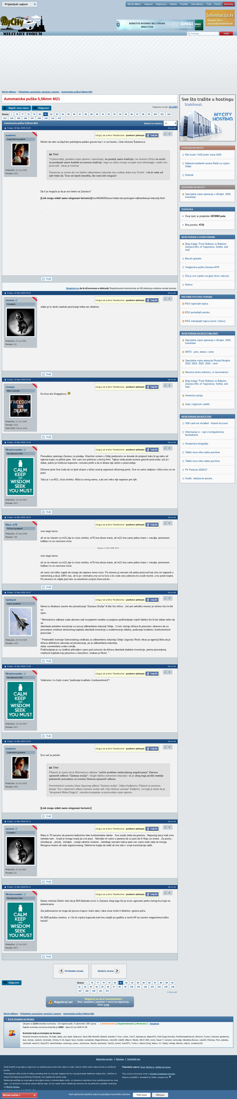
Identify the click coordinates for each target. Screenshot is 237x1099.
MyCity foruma (12, 1087)
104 (11, 118)
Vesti (143, 1067)
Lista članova (197, 4)
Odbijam (160, 1094)
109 (46, 118)
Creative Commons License (162, 1074)
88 (86, 114)
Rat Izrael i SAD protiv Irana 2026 (203, 154)
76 (17, 114)
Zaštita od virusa (163, 1067)
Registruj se (161, 4)
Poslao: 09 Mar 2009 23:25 (19, 128)
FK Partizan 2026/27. (196, 469)
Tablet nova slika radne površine (202, 452)
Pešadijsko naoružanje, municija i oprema (39, 92)
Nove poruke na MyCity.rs (196, 416)
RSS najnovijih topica (196, 303)
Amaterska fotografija (196, 443)
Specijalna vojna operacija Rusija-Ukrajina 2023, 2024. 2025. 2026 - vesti (207, 362)
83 (57, 114)
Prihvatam (142, 1094)
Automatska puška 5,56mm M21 (76, 92)
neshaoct (11, 599)
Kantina (173, 4)
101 (162, 114)
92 (109, 114)
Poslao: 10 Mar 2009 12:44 (19, 442)
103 (4, 118)
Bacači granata (193, 258)
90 (97, 114)
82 (51, 114)
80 (40, 114)
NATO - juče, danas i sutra (199, 351)
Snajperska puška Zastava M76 (202, 267)
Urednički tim (133, 1059)
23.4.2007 (173, 107)
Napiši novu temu (19, 108)
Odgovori (43, 108)
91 (103, 114)
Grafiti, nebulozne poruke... (199, 478)
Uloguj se (148, 4)
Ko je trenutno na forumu (21, 1019)
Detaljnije (154, 1024)
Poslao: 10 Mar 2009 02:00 (19, 380)
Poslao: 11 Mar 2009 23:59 (19, 741)
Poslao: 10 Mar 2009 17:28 (19, 666)
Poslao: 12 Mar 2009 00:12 (19, 821)
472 (59, 118)
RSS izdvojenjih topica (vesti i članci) (205, 321)
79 (34, 114)
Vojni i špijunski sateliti (197, 404)
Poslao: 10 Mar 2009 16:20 (19, 517)
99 (149, 114)
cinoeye (10, 387)
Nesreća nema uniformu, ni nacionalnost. (207, 372)
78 (28, 114)
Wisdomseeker (14, 449)
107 (32, 118)
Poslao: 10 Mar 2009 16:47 (19, 592)
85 (68, 114)
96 (132, 114)
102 (169, 114)
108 (39, 118)
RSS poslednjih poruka (197, 312)
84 (63, 114)
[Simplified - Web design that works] (170, 1076)
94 (120, 114)
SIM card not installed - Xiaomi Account (206, 423)
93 (114, 114)
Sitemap (120, 1059)
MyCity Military (134, 4)
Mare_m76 (11, 524)
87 (80, 114)
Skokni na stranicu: (153, 123)
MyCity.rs (150, 1067)
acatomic (11, 135)
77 (22, 114)
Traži (208, 4)
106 (25, 118)
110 (52, 118)
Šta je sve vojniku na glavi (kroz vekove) (207, 276)
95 (126, 114)
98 (143, 114)
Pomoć (217, 4)
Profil (48, 279)
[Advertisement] (118, 65)
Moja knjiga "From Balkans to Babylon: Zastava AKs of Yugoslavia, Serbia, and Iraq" (206, 246)
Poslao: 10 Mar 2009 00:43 (19, 293)
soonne (10, 300)
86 (74, 114)
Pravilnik (184, 4)
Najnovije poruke (104, 1059)
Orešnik (189, 175)
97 (137, 114)
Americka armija (194, 395)
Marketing (228, 4)
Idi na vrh (173, 992)
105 (18, 118)
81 (45, 114)
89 (91, 114)
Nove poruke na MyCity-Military (199, 333)
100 (155, 114)
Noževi (189, 284)
